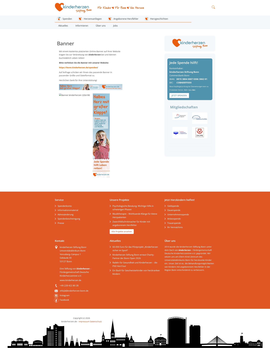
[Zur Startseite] (73, 7)
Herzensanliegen (93, 18)
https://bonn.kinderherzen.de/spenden (78, 67)
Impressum (84, 321)
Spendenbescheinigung (69, 218)
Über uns (101, 25)
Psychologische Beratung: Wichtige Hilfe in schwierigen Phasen (133, 207)
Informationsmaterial (68, 210)
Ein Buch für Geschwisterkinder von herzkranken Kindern (136, 272)
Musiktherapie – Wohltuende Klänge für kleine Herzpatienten (134, 215)
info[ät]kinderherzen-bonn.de (74, 290)
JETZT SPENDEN (179, 95)
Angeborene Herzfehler (125, 18)
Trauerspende (174, 223)
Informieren (82, 25)
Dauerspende (173, 210)
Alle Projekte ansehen (122, 231)
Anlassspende (174, 218)
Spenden (67, 18)
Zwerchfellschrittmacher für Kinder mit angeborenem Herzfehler (131, 223)
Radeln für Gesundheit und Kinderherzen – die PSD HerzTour (134, 264)
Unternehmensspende (178, 214)
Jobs (115, 25)
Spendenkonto (65, 205)
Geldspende (173, 205)
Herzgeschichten (159, 18)
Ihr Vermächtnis (175, 227)
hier (193, 90)
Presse (61, 223)
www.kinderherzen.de (70, 280)
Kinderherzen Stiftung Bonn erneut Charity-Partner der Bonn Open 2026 (133, 256)
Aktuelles (63, 25)
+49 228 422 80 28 (69, 285)
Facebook (64, 299)
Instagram (64, 295)
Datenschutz (95, 321)
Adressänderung (65, 214)
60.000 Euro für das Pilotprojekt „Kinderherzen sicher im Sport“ (135, 248)
